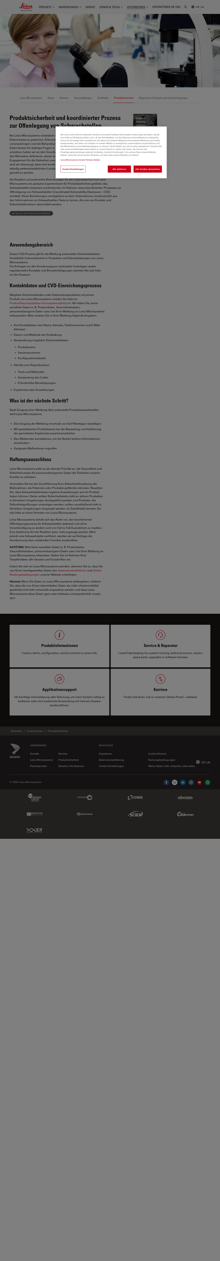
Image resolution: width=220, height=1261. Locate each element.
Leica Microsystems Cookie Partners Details (80, 159)
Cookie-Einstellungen (73, 169)
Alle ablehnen (119, 169)
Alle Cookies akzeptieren (147, 169)
